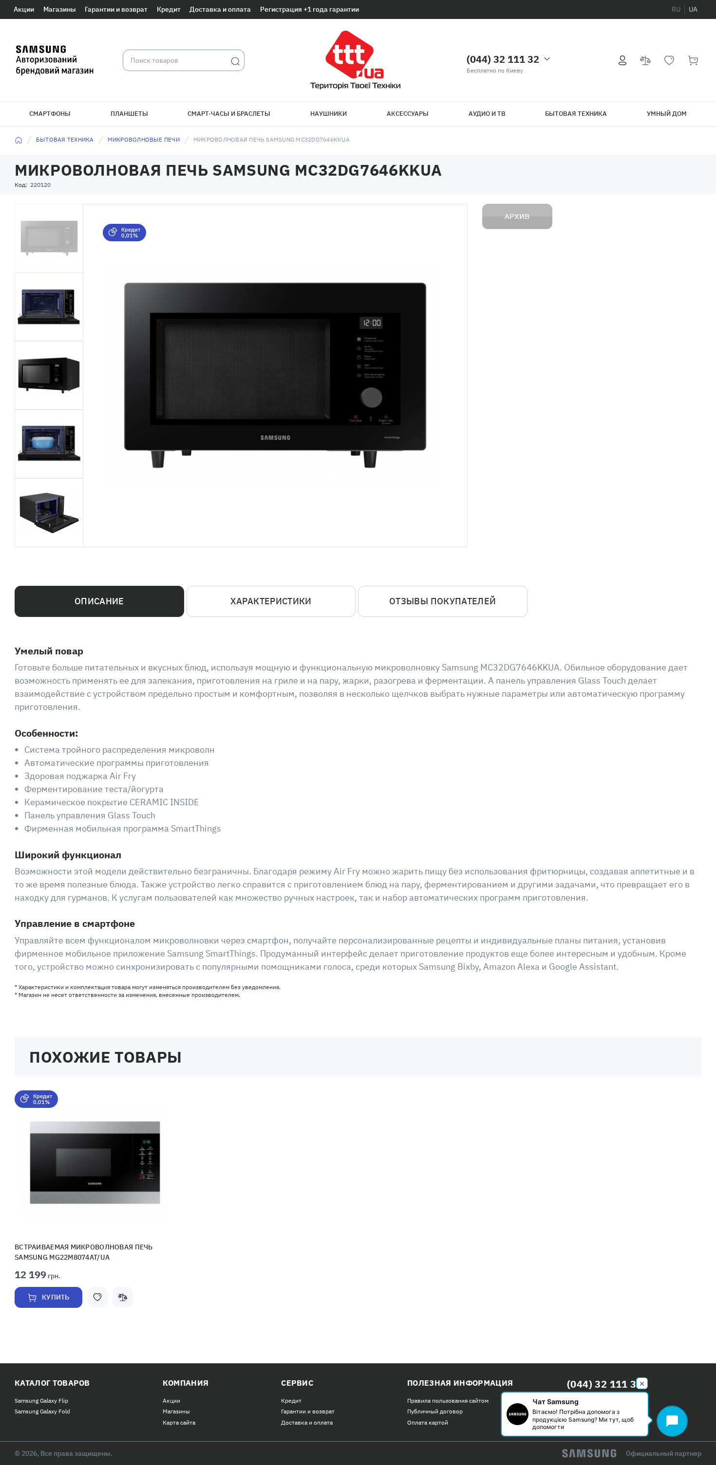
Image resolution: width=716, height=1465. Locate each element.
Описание (99, 601)
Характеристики (271, 601)
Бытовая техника (576, 113)
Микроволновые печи (144, 139)
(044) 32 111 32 (503, 59)
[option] (95, 1209)
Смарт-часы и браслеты (229, 113)
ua (693, 9)
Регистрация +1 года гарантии (309, 9)
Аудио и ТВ (487, 113)
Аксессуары (408, 113)
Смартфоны (50, 113)
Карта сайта (179, 1420)
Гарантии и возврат (116, 9)
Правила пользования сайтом (448, 1398)
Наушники (328, 113)
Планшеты (129, 113)
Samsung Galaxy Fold (42, 1409)
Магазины (59, 9)
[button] (95, 1162)
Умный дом (667, 113)
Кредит (169, 9)
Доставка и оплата (220, 9)
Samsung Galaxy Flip (41, 1398)
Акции (24, 9)
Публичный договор (435, 1409)
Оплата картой (427, 1420)
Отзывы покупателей (442, 601)
